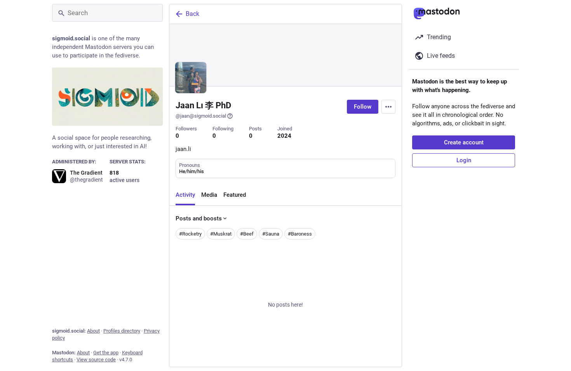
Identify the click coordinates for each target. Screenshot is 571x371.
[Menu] (388, 107)
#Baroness (300, 234)
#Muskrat (221, 234)
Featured (234, 194)
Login (463, 160)
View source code (96, 359)
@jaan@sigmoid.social (201, 116)
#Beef (247, 234)
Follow (362, 106)
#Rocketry (190, 234)
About (93, 331)
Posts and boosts (199, 218)
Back (192, 13)
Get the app (105, 352)
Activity (185, 194)
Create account (464, 142)
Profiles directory (121, 331)
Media (209, 194)
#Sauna (270, 234)
